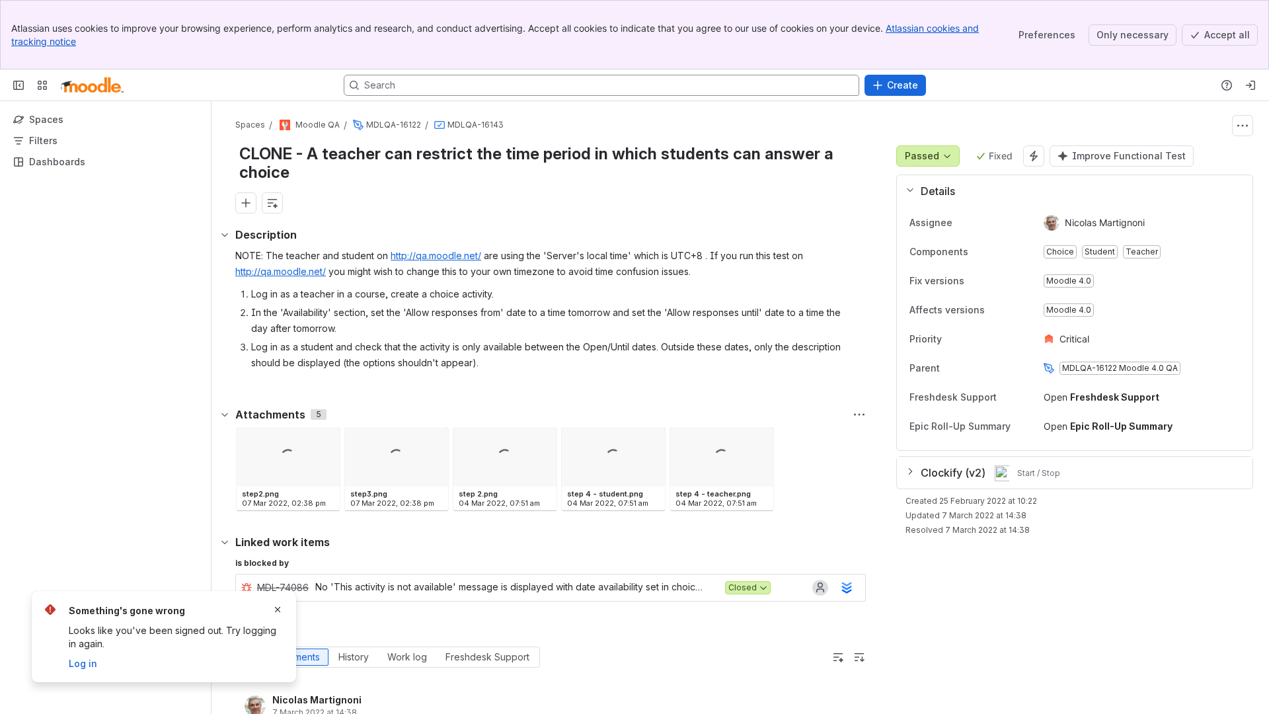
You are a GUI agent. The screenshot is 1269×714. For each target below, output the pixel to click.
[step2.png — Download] (325, 441)
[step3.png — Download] (434, 441)
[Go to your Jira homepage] (92, 85)
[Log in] (1250, 85)
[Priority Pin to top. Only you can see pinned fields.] (952, 339)
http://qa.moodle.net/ (436, 255)
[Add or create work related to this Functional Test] (245, 203)
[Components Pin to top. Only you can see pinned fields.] (979, 252)
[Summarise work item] (272, 203)
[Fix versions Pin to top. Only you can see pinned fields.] (975, 281)
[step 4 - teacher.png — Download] (759, 441)
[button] (1069, 191)
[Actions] (1242, 125)
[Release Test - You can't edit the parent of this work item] (358, 125)
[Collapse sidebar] (18, 85)
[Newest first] (859, 657)
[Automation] (1033, 156)
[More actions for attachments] (859, 414)
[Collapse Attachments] (225, 414)
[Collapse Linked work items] (225, 542)
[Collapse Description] (225, 235)
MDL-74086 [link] (283, 587)
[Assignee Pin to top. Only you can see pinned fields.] (981, 223)
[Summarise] (838, 657)
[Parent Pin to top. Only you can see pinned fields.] (969, 368)
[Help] (1226, 85)
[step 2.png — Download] (542, 441)
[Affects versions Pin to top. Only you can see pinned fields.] (995, 310)
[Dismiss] (278, 609)
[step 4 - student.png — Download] (651, 441)
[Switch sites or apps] (42, 85)
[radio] (297, 657)
